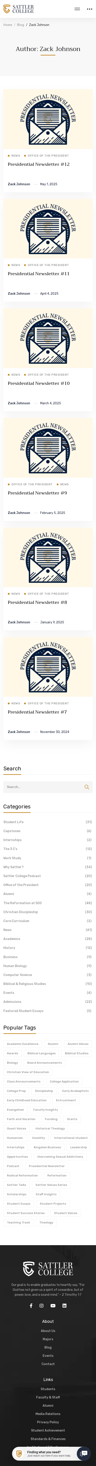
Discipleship (44, 1091)
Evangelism (15, 1109)
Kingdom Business (47, 1147)
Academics (47, 939)
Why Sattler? (47, 867)
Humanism (15, 1138)
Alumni (47, 894)
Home (7, 25)
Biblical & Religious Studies (47, 984)
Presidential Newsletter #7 (37, 712)
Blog (20, 25)
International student (71, 1138)
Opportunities (17, 1156)
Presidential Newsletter (47, 1166)
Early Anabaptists (75, 1091)
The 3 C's (47, 849)
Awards (12, 1053)
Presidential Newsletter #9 (37, 493)
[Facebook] (31, 1305)
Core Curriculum (47, 921)
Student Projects (53, 1203)
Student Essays (18, 1203)
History (47, 948)
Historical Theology (50, 1128)
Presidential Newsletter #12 (39, 164)
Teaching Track (18, 1222)
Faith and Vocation (21, 1119)
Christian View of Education (28, 1072)
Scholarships (16, 1194)
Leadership (78, 1147)
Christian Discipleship (47, 912)
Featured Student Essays (47, 1011)
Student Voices (65, 1213)
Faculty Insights (45, 1109)
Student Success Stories (26, 1213)
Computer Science (47, 975)
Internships (47, 840)
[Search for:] (48, 787)
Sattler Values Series (51, 1185)
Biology (12, 1062)
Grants (72, 1119)
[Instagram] (41, 1305)
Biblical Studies (76, 1053)
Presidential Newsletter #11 (39, 274)
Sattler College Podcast (47, 876)
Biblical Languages (41, 1053)
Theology (46, 1222)
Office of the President (47, 885)
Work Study (47, 858)
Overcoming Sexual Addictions (60, 1156)
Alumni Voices (78, 1044)
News (47, 930)
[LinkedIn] (64, 1305)
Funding (51, 1119)
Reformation (57, 1175)
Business (47, 957)
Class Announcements (23, 1081)
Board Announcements (44, 1062)
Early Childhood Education (27, 1100)
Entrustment (66, 1100)
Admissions (47, 1002)
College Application (64, 1081)
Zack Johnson (19, 184)
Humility (38, 1138)
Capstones (47, 831)
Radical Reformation (22, 1175)
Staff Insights (46, 1194)
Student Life (47, 822)
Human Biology (47, 966)
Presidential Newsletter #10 (39, 383)
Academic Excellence (22, 1044)
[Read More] (48, 92)
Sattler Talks (16, 1185)
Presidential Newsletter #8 (37, 602)
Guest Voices (16, 1128)
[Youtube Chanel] (53, 1305)
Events (47, 993)
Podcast (13, 1166)
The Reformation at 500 (47, 903)
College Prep (16, 1091)
